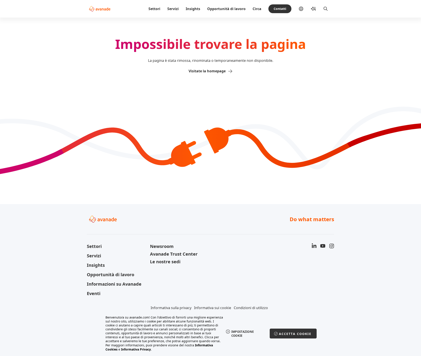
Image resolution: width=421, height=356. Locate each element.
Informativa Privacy (136, 349)
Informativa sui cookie (212, 307)
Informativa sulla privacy (171, 307)
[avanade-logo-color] (99, 9)
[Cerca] (325, 8)
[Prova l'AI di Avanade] (313, 8)
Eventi (93, 293)
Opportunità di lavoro (226, 8)
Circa (257, 8)
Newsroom (162, 246)
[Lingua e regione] (304, 8)
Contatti (280, 9)
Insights (193, 8)
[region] (210, 333)
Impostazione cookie (242, 334)
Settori (154, 8)
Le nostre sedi (165, 262)
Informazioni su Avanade (114, 284)
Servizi (173, 8)
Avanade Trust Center (174, 254)
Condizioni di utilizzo (251, 307)
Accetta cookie (295, 334)
